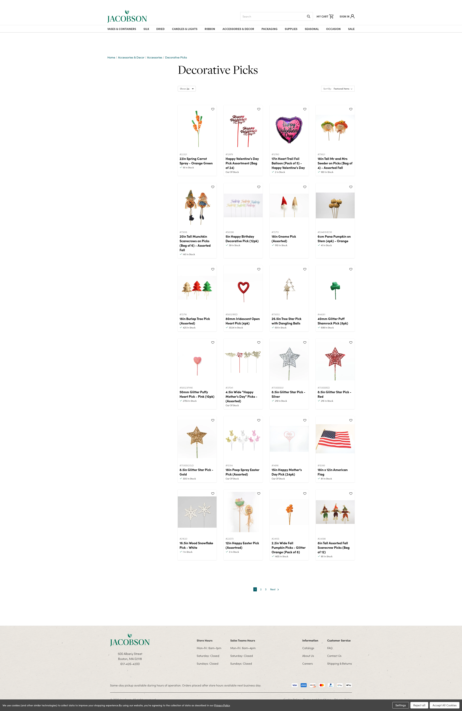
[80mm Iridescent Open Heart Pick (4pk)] (243, 287)
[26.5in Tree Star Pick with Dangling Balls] (289, 287)
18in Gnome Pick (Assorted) (284, 238)
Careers (307, 663)
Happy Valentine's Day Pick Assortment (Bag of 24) (242, 163)
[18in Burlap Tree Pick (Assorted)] (197, 287)
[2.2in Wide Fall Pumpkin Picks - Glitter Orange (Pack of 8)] (289, 512)
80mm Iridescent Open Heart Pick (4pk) (243, 320)
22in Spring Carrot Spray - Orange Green (196, 160)
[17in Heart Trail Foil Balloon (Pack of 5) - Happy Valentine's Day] (289, 127)
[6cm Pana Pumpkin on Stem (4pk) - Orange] (335, 205)
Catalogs (308, 648)
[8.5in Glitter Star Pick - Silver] (289, 361)
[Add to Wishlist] (212, 109)
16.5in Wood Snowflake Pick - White (196, 545)
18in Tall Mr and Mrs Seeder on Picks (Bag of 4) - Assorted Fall (335, 163)
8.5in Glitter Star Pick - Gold (196, 471)
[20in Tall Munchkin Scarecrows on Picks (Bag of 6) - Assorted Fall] (197, 205)
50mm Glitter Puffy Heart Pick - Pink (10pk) (197, 394)
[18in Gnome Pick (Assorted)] (289, 205)
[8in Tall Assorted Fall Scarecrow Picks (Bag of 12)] (335, 512)
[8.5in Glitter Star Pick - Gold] (197, 438)
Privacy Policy (222, 705)
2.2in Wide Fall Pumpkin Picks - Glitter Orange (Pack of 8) (289, 547)
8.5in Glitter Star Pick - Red (334, 394)
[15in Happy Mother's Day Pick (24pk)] (289, 438)
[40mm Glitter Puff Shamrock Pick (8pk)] (335, 287)
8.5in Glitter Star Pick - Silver (288, 394)
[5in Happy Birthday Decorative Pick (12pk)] (243, 205)
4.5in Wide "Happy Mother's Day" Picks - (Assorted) (241, 396)
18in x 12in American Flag (333, 471)
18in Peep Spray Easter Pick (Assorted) (242, 471)
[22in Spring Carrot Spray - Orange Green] (197, 127)
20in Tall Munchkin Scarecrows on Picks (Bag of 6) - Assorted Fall (195, 243)
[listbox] (343, 88)
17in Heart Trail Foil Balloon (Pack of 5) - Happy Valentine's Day (288, 163)
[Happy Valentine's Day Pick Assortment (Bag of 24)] (243, 127)
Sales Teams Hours (242, 640)
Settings (400, 705)
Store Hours (204, 640)
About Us (308, 656)
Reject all (419, 705)
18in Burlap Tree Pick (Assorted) (195, 320)
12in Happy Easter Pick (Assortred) (242, 545)
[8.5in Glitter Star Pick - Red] (335, 361)
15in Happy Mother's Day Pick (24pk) (287, 471)
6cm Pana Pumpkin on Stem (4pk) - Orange (334, 238)
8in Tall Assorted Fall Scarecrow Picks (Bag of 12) (334, 547)
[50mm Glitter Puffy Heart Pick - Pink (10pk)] (197, 361)
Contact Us (334, 656)
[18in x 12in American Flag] (335, 438)
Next (273, 589)
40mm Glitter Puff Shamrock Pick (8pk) (333, 320)
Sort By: (327, 88)
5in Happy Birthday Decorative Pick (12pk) (242, 238)
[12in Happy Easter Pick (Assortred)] (243, 512)
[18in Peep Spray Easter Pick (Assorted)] (243, 438)
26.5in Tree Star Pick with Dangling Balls (286, 320)
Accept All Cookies (445, 705)
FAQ (330, 648)
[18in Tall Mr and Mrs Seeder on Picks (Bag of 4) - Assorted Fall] (335, 127)
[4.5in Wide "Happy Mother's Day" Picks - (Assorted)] (243, 361)
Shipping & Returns (339, 663)
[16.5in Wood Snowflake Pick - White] (197, 512)
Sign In (344, 16)
